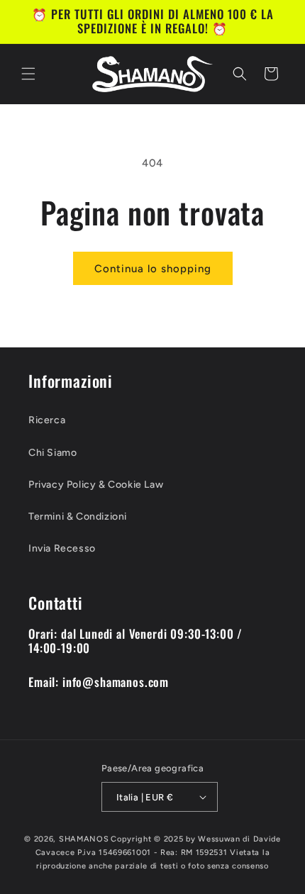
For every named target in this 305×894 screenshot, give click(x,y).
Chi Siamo (52, 453)
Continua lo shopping (152, 268)
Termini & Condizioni (77, 516)
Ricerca (46, 420)
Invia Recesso (62, 548)
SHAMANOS (84, 839)
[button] (28, 73)
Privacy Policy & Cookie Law (95, 485)
